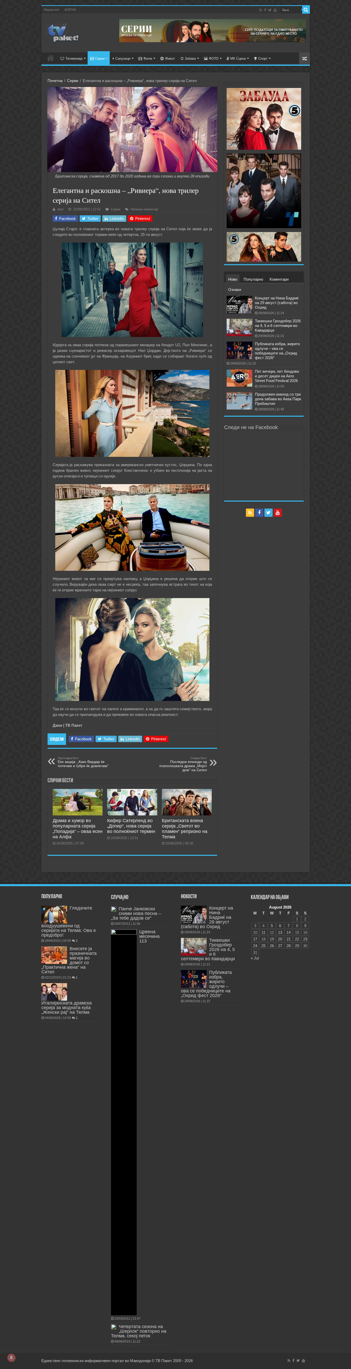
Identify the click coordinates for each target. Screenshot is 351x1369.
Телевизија (74, 58)
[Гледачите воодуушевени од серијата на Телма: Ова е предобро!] (54, 914)
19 (272, 939)
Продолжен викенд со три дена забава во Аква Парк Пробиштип (278, 399)
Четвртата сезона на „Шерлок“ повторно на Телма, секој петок (138, 1331)
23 (305, 939)
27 (280, 946)
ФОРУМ (70, 10)
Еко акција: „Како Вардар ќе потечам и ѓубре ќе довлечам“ (83, 762)
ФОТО (213, 58)
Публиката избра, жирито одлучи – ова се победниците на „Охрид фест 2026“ (277, 351)
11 (263, 932)
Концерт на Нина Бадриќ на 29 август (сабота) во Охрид (277, 302)
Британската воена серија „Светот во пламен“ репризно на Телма (184, 828)
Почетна (55, 80)
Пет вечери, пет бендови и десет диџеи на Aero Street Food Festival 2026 (277, 376)
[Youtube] (275, 10)
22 (297, 939)
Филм (147, 58)
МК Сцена (238, 58)
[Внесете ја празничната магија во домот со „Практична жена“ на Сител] (54, 955)
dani (60, 209)
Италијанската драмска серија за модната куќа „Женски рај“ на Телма (66, 1007)
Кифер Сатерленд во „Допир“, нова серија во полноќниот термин (131, 826)
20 (280, 939)
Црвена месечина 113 (149, 936)
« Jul (255, 958)
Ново (232, 279)
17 (255, 939)
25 (263, 946)
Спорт (262, 58)
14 (289, 932)
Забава (190, 58)
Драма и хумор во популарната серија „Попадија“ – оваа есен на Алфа (78, 828)
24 (255, 946)
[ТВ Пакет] (63, 32)
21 (289, 939)
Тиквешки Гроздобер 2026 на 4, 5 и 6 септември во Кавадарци (278, 325)
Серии (100, 58)
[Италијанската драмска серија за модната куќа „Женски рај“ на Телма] (54, 992)
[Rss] (261, 10)
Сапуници (122, 58)
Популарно (253, 279)
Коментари (279, 279)
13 (280, 932)
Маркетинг (51, 10)
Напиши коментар (144, 209)
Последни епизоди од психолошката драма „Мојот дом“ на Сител (183, 764)
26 (272, 946)
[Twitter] (270, 10)
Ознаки (234, 289)
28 (289, 946)
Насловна (50, 57)
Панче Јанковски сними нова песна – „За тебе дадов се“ (136, 913)
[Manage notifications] (11, 1358)
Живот (170, 58)
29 (297, 946)
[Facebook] (265, 10)
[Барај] (306, 10)
